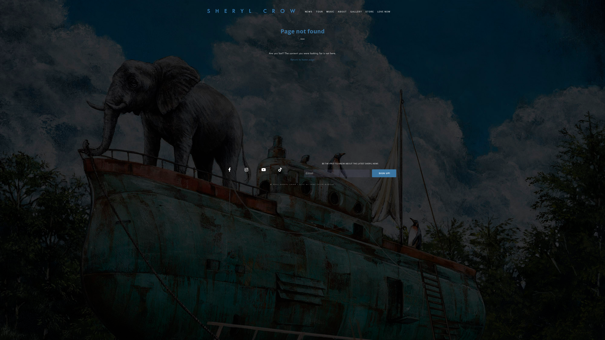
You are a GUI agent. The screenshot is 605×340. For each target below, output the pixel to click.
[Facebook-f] (229, 169)
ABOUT (342, 11)
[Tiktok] (280, 169)
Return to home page (303, 59)
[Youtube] (263, 169)
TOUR (319, 11)
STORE (370, 11)
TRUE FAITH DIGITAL (322, 184)
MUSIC (330, 11)
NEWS (308, 11)
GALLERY (356, 11)
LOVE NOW (384, 11)
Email (307, 167)
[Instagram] (246, 169)
